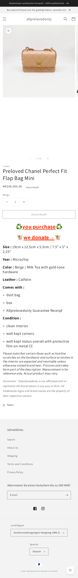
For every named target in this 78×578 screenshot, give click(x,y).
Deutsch (37, 551)
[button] (5, 19)
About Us (12, 447)
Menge (6, 194)
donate (43, 237)
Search (11, 439)
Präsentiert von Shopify (48, 571)
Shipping (12, 455)
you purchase (39, 226)
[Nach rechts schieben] (48, 159)
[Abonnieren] (67, 495)
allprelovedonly (33, 571)
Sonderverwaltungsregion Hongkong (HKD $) (37, 532)
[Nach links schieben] (30, 159)
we (26, 237)
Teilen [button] (10, 405)
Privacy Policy (15, 472)
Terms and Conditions (20, 464)
